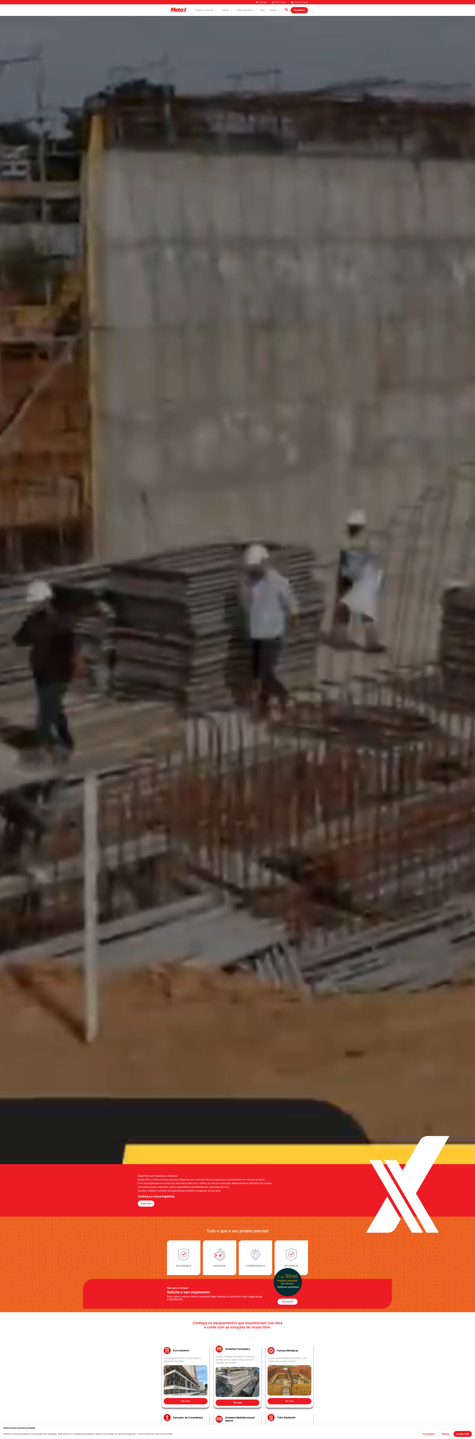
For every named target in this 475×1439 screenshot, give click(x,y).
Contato (273, 10)
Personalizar (429, 1434)
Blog (263, 10)
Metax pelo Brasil (245, 10)
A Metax (225, 10)
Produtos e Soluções (204, 10)
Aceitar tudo (462, 1434)
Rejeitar (446, 1434)
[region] (237, 1431)
